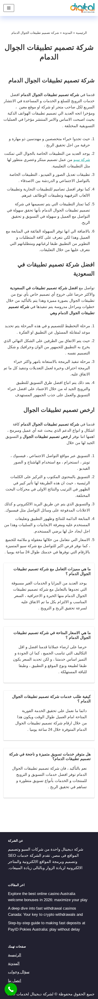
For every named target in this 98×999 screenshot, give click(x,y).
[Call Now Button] (11, 989)
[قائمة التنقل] (8, 8)
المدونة (67, 33)
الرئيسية (81, 33)
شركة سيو (81, 160)
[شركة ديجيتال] (81, 8)
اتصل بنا (14, 980)
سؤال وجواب (18, 972)
